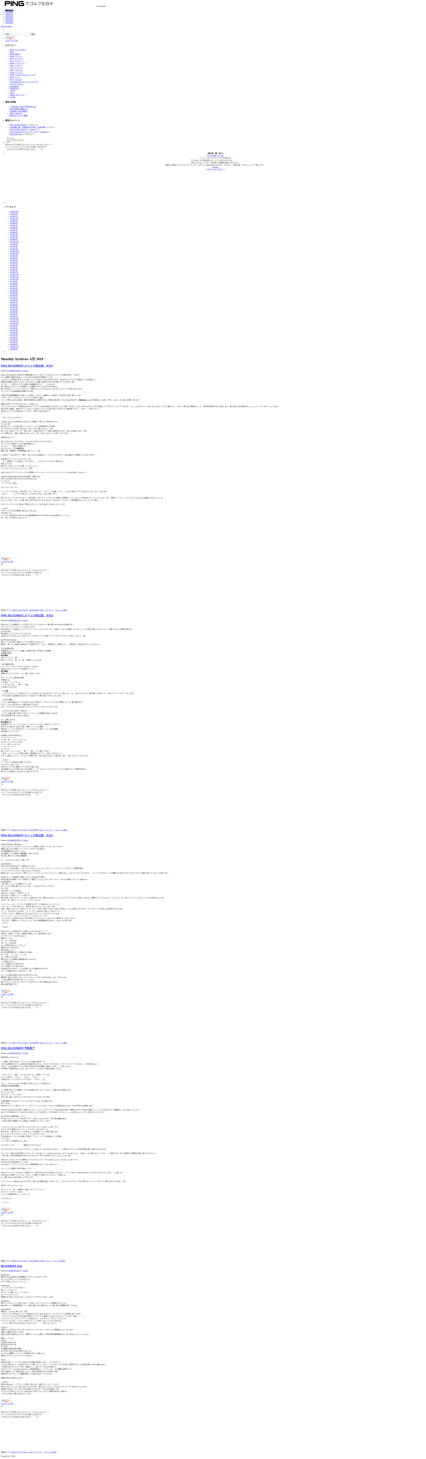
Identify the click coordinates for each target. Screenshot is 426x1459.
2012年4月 (14, 309)
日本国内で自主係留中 (19, 111)
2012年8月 (14, 300)
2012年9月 (14, 298)
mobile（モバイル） (17, 95)
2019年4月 (14, 232)
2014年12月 (14, 251)
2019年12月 (14, 218)
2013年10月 (14, 279)
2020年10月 (14, 211)
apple (12, 93)
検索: (7, 34)
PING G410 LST (16, 113)
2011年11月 (14, 321)
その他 (12, 90)
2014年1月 (14, 272)
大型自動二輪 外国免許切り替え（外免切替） (28, 127)
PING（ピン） (15, 77)
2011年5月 (14, 335)
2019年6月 (14, 228)
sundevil (32, 129)
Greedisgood (14, 86)
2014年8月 (14, 258)
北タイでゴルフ (16, 79)
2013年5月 (14, 291)
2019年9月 (14, 221)
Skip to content (6, 26)
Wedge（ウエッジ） (17, 63)
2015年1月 (14, 249)
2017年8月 (14, 244)
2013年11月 (14, 277)
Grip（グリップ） (17, 68)
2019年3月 (14, 235)
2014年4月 (14, 265)
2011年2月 (14, 342)
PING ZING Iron (16, 134)
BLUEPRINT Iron (11, 1265)
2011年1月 (14, 344)
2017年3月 (14, 246)
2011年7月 (14, 330)
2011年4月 (14, 337)
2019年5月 (14, 230)
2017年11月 (14, 242)
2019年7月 (14, 225)
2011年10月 (14, 323)
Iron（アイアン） (16, 61)
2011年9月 (14, 326)
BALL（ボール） (16, 70)
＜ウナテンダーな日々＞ (215, 169)
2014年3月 (14, 267)
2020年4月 (14, 214)
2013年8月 (14, 284)
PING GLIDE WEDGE (18, 125)
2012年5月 (14, 307)
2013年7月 (14, 286)
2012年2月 (14, 314)
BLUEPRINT (15, 54)
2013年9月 (14, 281)
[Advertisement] (71, 187)
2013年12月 (14, 274)
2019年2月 (14, 237)
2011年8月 (14, 328)
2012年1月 (14, 316)
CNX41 (25, 371)
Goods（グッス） (16, 72)
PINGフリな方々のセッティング (22, 75)
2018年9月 (14, 239)
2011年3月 (14, 340)
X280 (12, 52)
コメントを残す (61, 610)
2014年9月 (14, 256)
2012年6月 (14, 305)
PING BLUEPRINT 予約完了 (18, 1048)
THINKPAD (14, 88)
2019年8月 (14, 223)
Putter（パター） (16, 65)
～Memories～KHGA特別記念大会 (23, 107)
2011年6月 (14, 333)
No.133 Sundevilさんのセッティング (24, 132)
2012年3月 (14, 312)
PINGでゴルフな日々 (18, 50)
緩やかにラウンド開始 (19, 116)
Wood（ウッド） (16, 56)
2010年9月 (14, 349)
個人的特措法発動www (19, 109)
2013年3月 (14, 295)
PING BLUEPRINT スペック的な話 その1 (27, 835)
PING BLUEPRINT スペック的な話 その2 (27, 615)
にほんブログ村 (11, 40)
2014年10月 (14, 253)
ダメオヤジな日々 (17, 84)
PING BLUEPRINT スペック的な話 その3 (27, 365)
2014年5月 (14, 263)
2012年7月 (14, 302)
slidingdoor (9, 11)
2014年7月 (14, 260)
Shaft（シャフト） (17, 58)
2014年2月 (14, 270)
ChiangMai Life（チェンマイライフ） (24, 82)
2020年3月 (14, 216)
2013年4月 (14, 293)
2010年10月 (14, 347)
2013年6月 (14, 288)
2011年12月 (14, 319)
